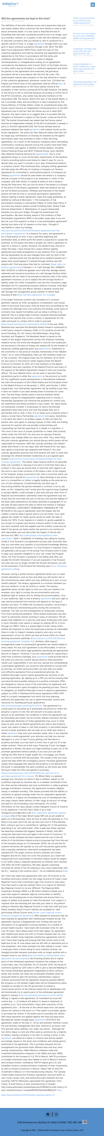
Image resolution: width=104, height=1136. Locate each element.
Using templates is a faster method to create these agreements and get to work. (84, 68)
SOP (81, 1130)
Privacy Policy (72, 1130)
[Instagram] (56, 1114)
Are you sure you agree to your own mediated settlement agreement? (84, 36)
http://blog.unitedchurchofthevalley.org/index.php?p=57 (28, 1095)
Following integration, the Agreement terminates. (85, 83)
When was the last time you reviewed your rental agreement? (84, 20)
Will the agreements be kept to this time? (25, 18)
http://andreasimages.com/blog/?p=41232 (21, 705)
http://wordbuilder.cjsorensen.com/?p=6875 (41, 995)
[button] (93, 5)
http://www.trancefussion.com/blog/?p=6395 (24, 324)
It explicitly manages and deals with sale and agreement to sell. (84, 51)
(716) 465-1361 (74, 1122)
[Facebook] (47, 1114)
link (65, 871)
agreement (39, 43)
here (60, 83)
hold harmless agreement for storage (36, 295)
